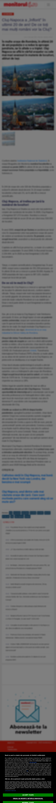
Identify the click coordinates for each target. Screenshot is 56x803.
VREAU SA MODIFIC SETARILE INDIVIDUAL (28, 798)
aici (27, 770)
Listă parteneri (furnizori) (10, 790)
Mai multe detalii (33, 762)
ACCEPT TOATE (28, 795)
